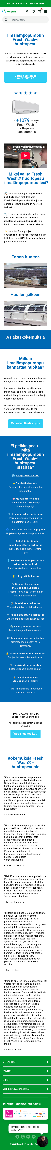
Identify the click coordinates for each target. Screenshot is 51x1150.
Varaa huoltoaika (24, 733)
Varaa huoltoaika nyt (24, 423)
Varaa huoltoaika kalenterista (26, 77)
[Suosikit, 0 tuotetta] (33, 11)
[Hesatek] (9, 11)
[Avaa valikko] (45, 11)
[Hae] (6, 19)
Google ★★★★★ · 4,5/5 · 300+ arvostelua (25, 3)
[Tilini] (27, 11)
